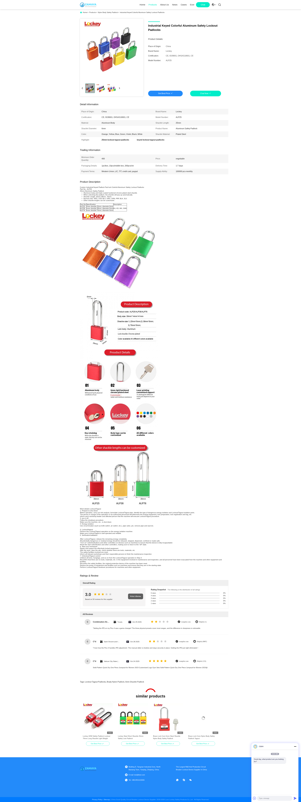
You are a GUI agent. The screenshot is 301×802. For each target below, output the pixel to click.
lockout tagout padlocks (95, 682)
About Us (164, 5)
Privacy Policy (97, 799)
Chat (203, 5)
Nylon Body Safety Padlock (108, 12)
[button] (86, 722)
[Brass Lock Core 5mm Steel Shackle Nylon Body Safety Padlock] (168, 718)
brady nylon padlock (115, 682)
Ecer (192, 5)
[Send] (295, 798)
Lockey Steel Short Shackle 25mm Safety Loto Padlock (130, 737)
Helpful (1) (203, 622)
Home (142, 5)
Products (153, 5)
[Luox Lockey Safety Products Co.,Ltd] (88, 5)
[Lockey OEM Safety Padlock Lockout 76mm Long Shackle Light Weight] (98, 718)
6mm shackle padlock (134, 682)
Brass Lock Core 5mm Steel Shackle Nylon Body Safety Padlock (166, 737)
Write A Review (135, 596)
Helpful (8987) (202, 641)
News (174, 5)
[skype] (185, 780)
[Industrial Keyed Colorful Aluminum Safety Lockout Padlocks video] (112, 49)
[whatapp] (179, 780)
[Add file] (254, 798)
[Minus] (295, 746)
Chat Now (204, 93)
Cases (184, 5)
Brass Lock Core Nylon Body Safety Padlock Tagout (201, 737)
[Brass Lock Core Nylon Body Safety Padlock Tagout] (203, 718)
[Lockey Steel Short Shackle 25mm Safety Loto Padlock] (133, 718)
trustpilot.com (186, 622)
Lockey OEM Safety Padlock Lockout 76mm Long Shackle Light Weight (96, 737)
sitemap (107, 799)
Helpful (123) (201, 661)
